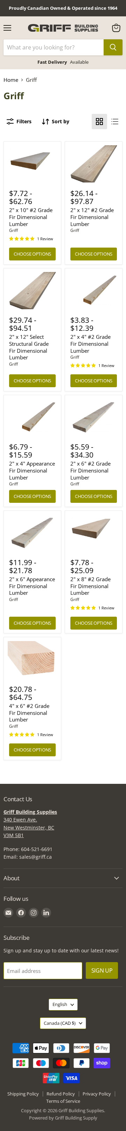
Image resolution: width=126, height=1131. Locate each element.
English (59, 1004)
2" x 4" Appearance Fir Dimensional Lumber (32, 470)
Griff (13, 230)
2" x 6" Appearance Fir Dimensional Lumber (32, 586)
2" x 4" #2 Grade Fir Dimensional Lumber (90, 343)
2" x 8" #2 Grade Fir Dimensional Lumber (90, 586)
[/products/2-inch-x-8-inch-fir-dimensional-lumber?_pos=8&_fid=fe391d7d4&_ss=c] (94, 532)
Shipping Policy (23, 1094)
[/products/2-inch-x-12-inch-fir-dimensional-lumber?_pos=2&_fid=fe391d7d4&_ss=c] (94, 163)
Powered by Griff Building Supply (63, 1118)
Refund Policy (61, 1094)
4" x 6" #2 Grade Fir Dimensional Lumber (29, 712)
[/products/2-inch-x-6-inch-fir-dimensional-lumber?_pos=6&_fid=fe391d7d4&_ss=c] (94, 417)
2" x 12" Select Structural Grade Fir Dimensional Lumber (29, 347)
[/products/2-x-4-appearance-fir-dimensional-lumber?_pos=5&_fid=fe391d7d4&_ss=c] (32, 417)
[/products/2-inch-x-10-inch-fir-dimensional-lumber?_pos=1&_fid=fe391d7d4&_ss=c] (32, 163)
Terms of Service (63, 1101)
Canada (60, 1023)
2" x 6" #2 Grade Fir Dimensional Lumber (90, 470)
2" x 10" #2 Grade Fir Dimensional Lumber (30, 216)
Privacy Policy (97, 1094)
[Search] (113, 47)
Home (11, 80)
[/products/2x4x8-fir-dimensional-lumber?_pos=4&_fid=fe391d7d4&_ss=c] (94, 290)
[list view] (114, 121)
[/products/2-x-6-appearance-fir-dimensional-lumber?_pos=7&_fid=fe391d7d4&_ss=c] (32, 532)
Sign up (102, 970)
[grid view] (99, 121)
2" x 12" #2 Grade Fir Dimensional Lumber (92, 216)
